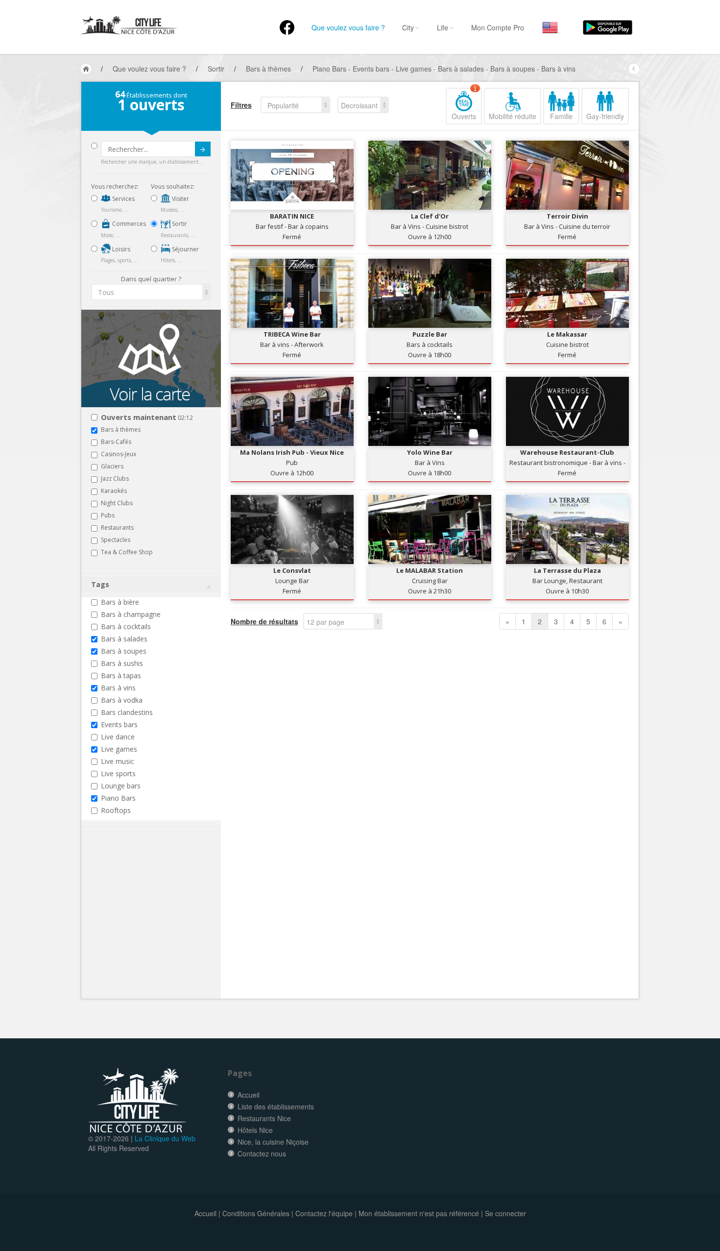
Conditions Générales (255, 1213)
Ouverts (464, 104)
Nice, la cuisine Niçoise (273, 1142)
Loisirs (120, 249)
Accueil (249, 1095)
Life (442, 27)
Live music (117, 761)
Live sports (118, 773)
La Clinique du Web (165, 1138)
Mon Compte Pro (497, 27)
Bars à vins (118, 687)
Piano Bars (118, 798)
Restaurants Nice (264, 1118)
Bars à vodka (122, 700)
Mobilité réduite (512, 116)
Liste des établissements (276, 1106)
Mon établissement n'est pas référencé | (421, 1213)
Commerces (128, 224)
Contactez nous (262, 1153)
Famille (561, 116)
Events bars (119, 724)
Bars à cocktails (126, 626)
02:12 (147, 418)
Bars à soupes (123, 651)
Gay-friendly (605, 116)
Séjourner (184, 249)
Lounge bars (121, 785)
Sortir (178, 224)
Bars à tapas (121, 675)
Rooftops (116, 810)
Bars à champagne (131, 614)
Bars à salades (124, 638)
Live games (119, 749)
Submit (203, 149)
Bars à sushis (122, 663)
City (408, 27)
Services (123, 199)
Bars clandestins (127, 712)
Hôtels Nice (255, 1130)
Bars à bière (120, 602)
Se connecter (505, 1213)
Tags (100, 584)
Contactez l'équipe (324, 1213)
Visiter (179, 199)
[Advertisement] (150, 927)
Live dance (118, 736)
